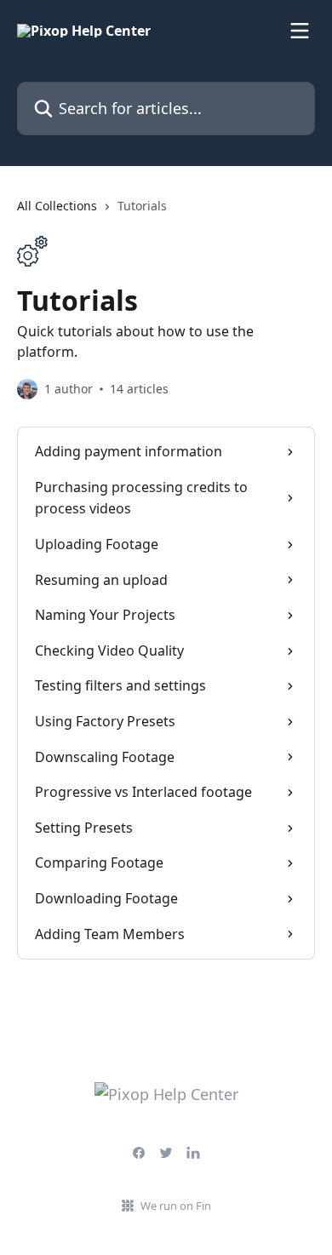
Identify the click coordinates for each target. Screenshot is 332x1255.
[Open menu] (299, 30)
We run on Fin (175, 1205)
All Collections (57, 206)
